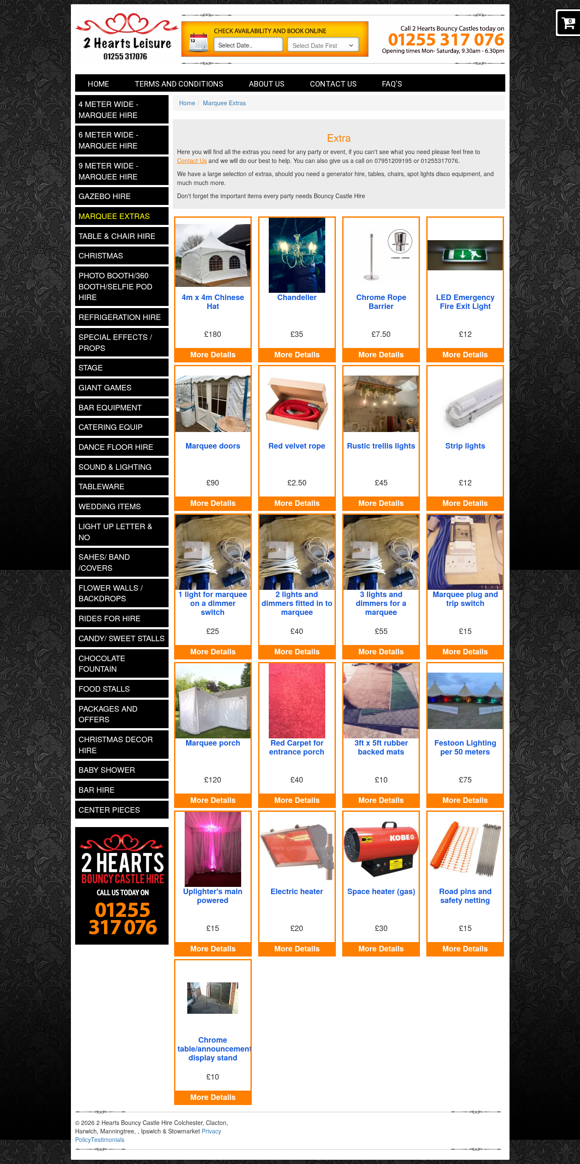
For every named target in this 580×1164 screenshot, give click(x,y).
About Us (266, 83)
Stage (91, 367)
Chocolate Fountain (102, 663)
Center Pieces (109, 809)
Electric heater (296, 891)
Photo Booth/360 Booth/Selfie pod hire (115, 285)
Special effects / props (115, 342)
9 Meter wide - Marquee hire (108, 171)
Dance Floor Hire (116, 446)
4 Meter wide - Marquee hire (108, 109)
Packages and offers (108, 714)
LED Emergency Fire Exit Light (465, 301)
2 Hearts (156, 41)
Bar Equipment (110, 406)
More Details (213, 354)
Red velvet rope (296, 445)
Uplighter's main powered (212, 896)
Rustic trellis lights (381, 445)
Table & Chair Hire (117, 235)
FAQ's (392, 83)
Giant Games (105, 387)
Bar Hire (97, 789)
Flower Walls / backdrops (111, 593)
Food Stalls (104, 688)
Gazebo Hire (105, 195)
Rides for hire (110, 617)
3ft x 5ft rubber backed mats (381, 747)
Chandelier (297, 297)
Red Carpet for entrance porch (296, 747)
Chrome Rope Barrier (381, 301)
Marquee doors (213, 445)
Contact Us (333, 83)
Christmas (101, 255)
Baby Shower (107, 769)
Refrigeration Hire (120, 316)
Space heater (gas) (381, 891)
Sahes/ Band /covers (104, 562)
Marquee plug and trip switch (465, 599)
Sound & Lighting (115, 466)
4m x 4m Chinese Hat (213, 301)
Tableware (101, 485)
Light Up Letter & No (115, 531)
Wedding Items (110, 505)
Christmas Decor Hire (116, 744)
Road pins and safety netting (465, 896)
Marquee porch (213, 742)
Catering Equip (111, 426)
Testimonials (107, 1139)
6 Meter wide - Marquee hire (108, 140)
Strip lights (465, 445)
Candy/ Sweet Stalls (122, 637)
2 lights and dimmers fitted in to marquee (297, 603)
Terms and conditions (179, 83)
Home (98, 83)
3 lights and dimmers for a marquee (381, 603)
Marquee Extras (114, 215)
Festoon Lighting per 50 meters (465, 747)
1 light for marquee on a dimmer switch (212, 603)
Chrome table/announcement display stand (214, 1048)
